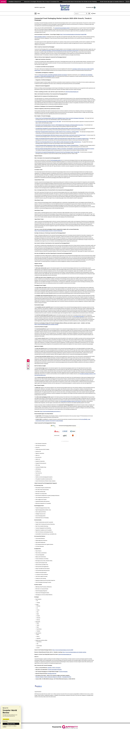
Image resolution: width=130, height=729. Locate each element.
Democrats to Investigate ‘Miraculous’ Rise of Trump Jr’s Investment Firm (41, 1)
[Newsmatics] (28, 368)
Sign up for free (11, 723)
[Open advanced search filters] (89, 13)
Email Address (6, 719)
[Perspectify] (28, 363)
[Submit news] (28, 360)
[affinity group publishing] (28, 366)
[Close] (19, 706)
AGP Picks (3, 1)
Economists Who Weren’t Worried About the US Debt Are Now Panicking (80, 1)
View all (127, 1)
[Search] (86, 13)
